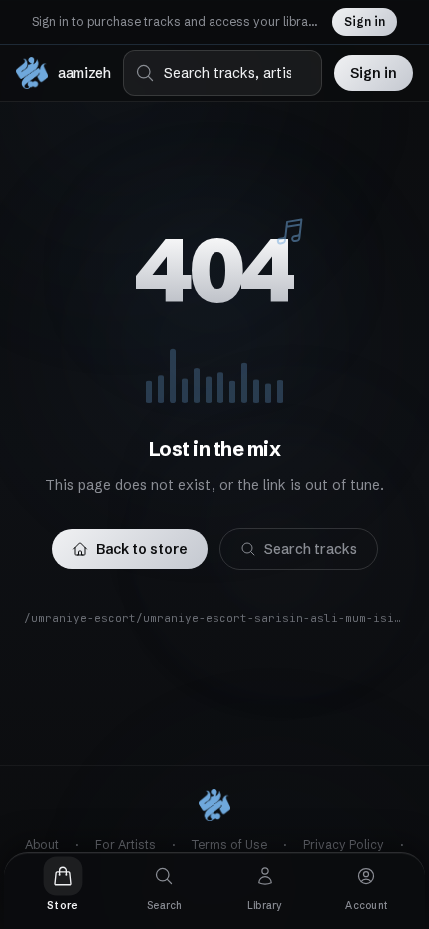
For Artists (125, 844)
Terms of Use (229, 844)
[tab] (63, 885)
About (42, 844)
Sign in (364, 21)
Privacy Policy (343, 844)
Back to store (142, 549)
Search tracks (310, 549)
